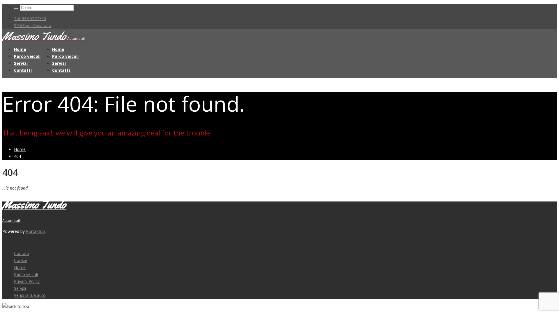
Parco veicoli (27, 56)
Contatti (23, 70)
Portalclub (35, 231)
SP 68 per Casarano (32, 25)
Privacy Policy (27, 281)
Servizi (21, 63)
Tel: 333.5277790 (30, 18)
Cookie (20, 260)
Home (20, 49)
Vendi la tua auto (30, 295)
